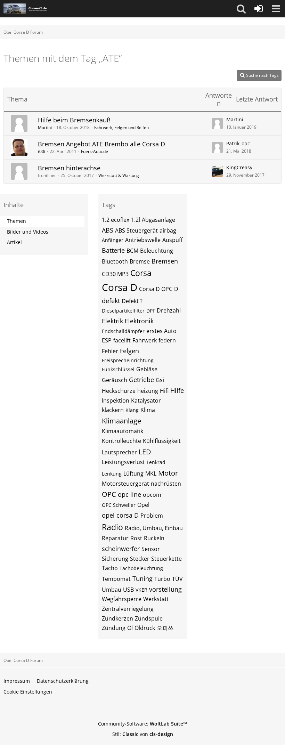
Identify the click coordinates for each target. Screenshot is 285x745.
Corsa (141, 272)
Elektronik (139, 321)
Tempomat (116, 579)
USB (128, 589)
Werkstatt (156, 599)
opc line (129, 494)
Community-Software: (142, 723)
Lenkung (112, 473)
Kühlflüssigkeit (162, 441)
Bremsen (165, 261)
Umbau (111, 589)
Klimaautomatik (122, 431)
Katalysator (146, 400)
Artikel (14, 242)
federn (167, 340)
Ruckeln (154, 538)
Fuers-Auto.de (94, 151)
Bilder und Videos (27, 231)
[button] (241, 9)
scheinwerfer (121, 548)
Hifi (164, 391)
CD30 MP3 (115, 274)
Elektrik (112, 321)
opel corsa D (120, 515)
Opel (143, 505)
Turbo (162, 579)
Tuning (142, 578)
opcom (152, 495)
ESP (107, 340)
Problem (151, 515)
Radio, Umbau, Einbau (154, 528)
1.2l (135, 220)
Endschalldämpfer (123, 331)
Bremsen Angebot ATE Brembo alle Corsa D (101, 144)
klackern (113, 410)
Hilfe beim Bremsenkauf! (74, 120)
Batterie (113, 250)
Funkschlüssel (118, 369)
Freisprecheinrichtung (128, 360)
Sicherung (115, 558)
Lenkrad (156, 462)
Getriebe (141, 379)
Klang (132, 410)
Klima (147, 410)
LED (145, 451)
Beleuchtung (156, 250)
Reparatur (115, 538)
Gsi (160, 380)
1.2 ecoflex (115, 220)
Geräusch (114, 380)
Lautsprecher (119, 452)
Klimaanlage (121, 421)
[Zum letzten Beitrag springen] (217, 123)
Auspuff (172, 240)
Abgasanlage (158, 220)
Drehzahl (169, 310)
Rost (136, 538)
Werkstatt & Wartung (118, 175)
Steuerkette (166, 558)
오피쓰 (165, 628)
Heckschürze (119, 391)
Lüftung (133, 473)
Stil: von (142, 734)
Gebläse (146, 369)
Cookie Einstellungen (27, 691)
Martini (45, 127)
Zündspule (149, 618)
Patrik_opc (238, 143)
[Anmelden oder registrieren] (259, 9)
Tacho (110, 568)
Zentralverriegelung (128, 609)
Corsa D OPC (155, 289)
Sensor (150, 549)
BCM (132, 250)
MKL (150, 473)
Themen (16, 221)
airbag (168, 230)
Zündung (113, 628)
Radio (112, 527)
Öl (130, 628)
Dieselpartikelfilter (123, 310)
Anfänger (112, 240)
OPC (109, 494)
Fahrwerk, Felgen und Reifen (121, 127)
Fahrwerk (144, 340)
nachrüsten (166, 483)
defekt (111, 301)
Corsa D (119, 287)
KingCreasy (239, 167)
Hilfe (177, 390)
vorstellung (165, 589)
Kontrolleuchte (121, 441)
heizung (147, 391)
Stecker (139, 558)
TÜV (177, 579)
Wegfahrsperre (121, 599)
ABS (107, 230)
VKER (141, 589)
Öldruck (145, 628)
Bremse (140, 261)
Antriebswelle (143, 240)
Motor (168, 473)
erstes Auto (161, 331)
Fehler (110, 351)
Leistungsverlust (123, 462)
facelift (122, 340)
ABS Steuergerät (136, 230)
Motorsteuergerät (125, 483)
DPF (150, 310)
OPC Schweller (119, 505)
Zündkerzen (117, 618)
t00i (41, 151)
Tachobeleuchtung (141, 568)
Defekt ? (132, 301)
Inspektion (115, 400)
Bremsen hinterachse (69, 168)
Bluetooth (115, 261)
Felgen (129, 351)
